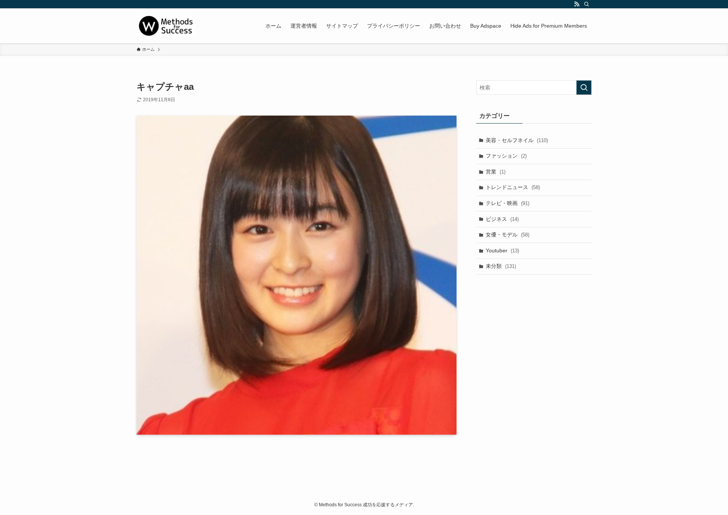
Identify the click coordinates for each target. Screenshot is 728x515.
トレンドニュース (513, 187)
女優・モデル (507, 235)
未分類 (501, 266)
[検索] (587, 4)
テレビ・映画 (507, 203)
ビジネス (502, 219)
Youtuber (502, 250)
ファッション (506, 156)
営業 (495, 172)
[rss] (577, 4)
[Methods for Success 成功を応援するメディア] (166, 25)
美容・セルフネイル (517, 140)
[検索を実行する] (584, 87)
